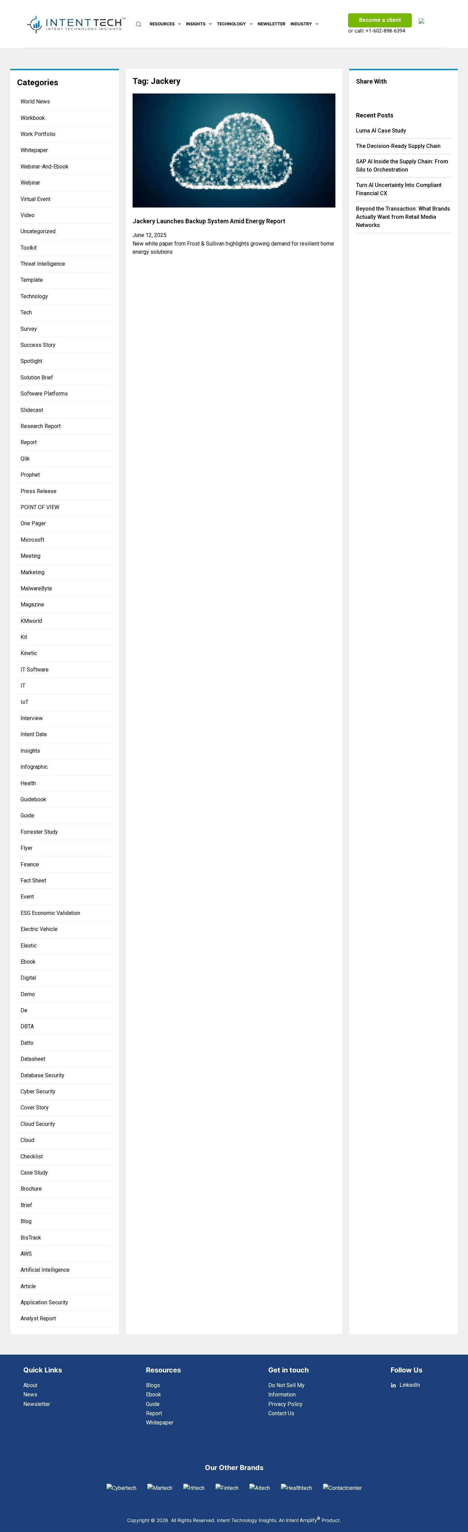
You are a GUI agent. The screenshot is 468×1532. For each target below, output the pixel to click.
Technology (231, 23)
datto (27, 1043)
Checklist (32, 1156)
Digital (28, 978)
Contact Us (281, 1413)
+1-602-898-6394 (385, 31)
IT (23, 685)
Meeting (30, 556)
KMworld (31, 621)
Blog (26, 1221)
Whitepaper (34, 150)
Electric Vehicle (39, 929)
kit (24, 637)
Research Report (41, 426)
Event (27, 896)
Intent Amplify (303, 1520)
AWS (26, 1254)
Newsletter (271, 23)
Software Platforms (44, 393)
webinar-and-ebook (45, 166)
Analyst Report (38, 1318)
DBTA (27, 1026)
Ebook (28, 961)
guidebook (33, 799)
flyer (27, 848)
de (24, 1010)
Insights (196, 23)
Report (29, 442)
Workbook (33, 118)
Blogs (153, 1385)
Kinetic (29, 653)
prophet (30, 475)
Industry (301, 23)
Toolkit (29, 247)
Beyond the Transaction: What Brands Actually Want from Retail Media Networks (403, 216)
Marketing (33, 572)
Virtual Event (35, 199)
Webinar (30, 182)
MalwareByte (36, 588)
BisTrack (31, 1237)
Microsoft (32, 540)
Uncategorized (38, 231)
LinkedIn (409, 1385)
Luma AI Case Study (381, 130)
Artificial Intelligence (45, 1270)
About (30, 1385)
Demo (28, 994)
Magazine (32, 604)
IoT (24, 702)
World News (35, 101)
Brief (26, 1205)
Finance (30, 864)
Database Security (42, 1075)
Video (28, 215)
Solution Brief (37, 377)
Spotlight (31, 361)
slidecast (32, 410)
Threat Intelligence (43, 264)
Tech (26, 312)
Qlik (25, 458)
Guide (27, 815)
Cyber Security (38, 1091)
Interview (32, 718)
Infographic (34, 767)
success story (38, 345)
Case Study (34, 1172)
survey (29, 329)
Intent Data (34, 734)
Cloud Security (38, 1124)
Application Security (44, 1302)
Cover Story (35, 1107)
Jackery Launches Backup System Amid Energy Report (209, 221)
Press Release (39, 491)
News (30, 1394)
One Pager (33, 523)
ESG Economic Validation (50, 913)
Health (28, 783)
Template (32, 280)
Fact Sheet (33, 880)
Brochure (31, 1188)
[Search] (138, 24)
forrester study (39, 832)
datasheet (33, 1059)
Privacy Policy (285, 1404)
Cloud (27, 1140)
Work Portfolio (38, 134)
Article (28, 1286)
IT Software (35, 669)
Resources (162, 23)
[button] (370, 95)
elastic (29, 945)
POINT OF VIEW (40, 507)
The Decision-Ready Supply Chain (398, 146)
